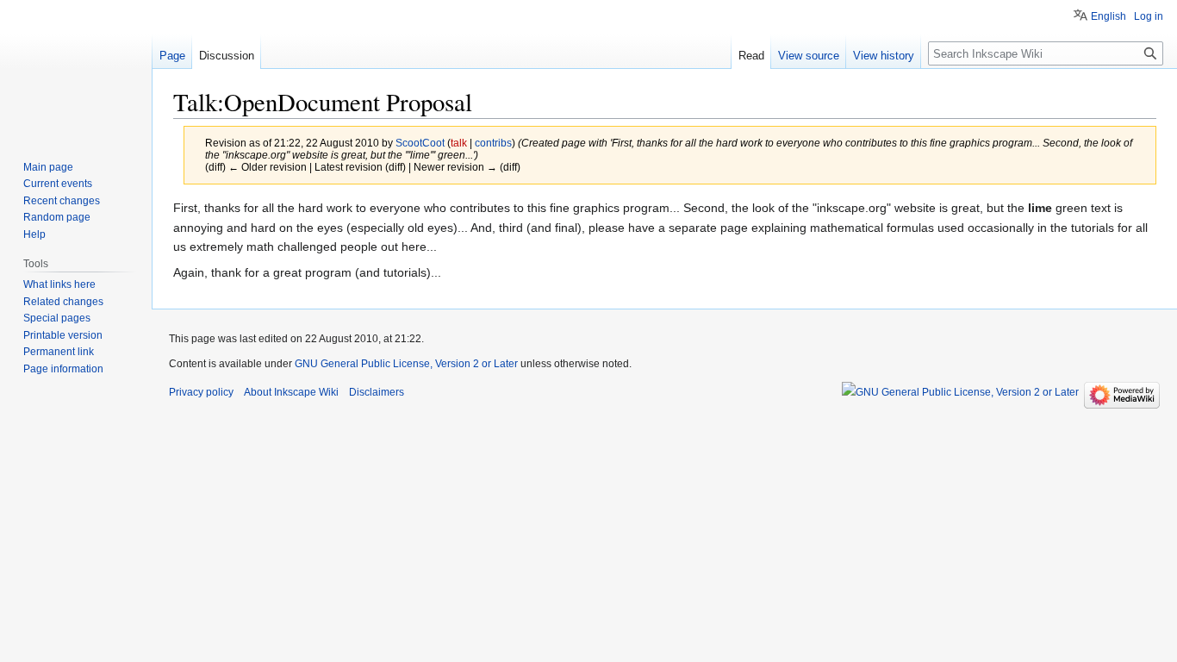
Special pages (56, 318)
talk (459, 142)
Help (34, 234)
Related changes (63, 302)
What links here (59, 284)
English (1108, 16)
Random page (56, 217)
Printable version (63, 335)
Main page (48, 167)
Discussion (226, 55)
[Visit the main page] (76, 69)
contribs (493, 142)
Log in (1148, 16)
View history (883, 55)
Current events (57, 184)
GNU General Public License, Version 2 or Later (406, 364)
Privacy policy (201, 392)
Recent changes (61, 201)
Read (751, 55)
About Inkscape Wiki (291, 392)
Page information (63, 369)
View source (808, 55)
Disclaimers (376, 392)
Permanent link (58, 352)
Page (172, 55)
